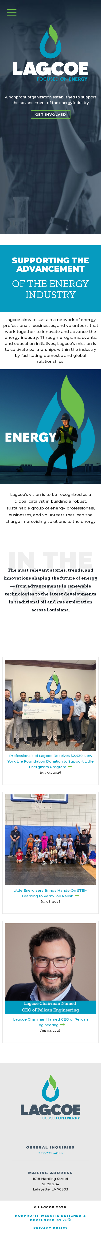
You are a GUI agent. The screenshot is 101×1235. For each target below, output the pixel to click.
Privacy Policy (50, 1228)
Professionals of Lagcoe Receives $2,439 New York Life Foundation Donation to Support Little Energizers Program (51, 761)
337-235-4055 (50, 1153)
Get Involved (50, 114)
